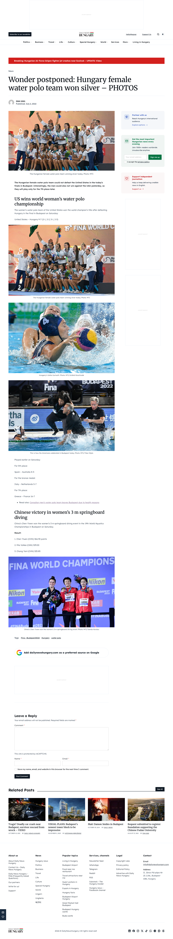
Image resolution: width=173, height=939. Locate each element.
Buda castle (67, 916)
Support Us (146, 34)
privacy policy (143, 162)
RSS (91, 877)
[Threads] (163, 931)
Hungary (45, 638)
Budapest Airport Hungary (70, 897)
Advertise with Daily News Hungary (125, 874)
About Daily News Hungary (16, 862)
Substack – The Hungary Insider (96, 882)
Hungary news (41, 861)
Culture (71, 42)
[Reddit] (159, 931)
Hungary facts (68, 892)
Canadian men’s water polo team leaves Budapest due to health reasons (64, 502)
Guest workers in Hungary (69, 883)
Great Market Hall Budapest (70, 904)
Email (65, 758)
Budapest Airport (70, 865)
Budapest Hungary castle (70, 910)
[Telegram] (155, 931)
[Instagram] (138, 931)
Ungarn (38, 894)
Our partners (14, 882)
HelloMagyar (131, 34)
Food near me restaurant (68, 870)
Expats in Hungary (70, 888)
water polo (56, 638)
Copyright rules (123, 861)
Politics (26, 42)
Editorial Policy (123, 869)
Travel (51, 42)
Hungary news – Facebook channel (97, 889)
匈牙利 (38, 902)
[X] (142, 931)
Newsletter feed (96, 861)
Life (61, 42)
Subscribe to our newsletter (20, 34)
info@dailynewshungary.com (156, 864)
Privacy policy (122, 865)
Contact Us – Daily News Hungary (16, 868)
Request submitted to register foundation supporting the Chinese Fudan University (144, 827)
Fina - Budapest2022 (30, 638)
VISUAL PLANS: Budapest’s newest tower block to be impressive (63, 827)
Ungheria (39, 898)
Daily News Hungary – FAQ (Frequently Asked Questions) (18, 876)
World (103, 42)
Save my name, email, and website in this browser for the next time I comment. (53, 769)
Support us (136, 189)
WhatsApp (94, 865)
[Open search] (158, 34)
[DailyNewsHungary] (86, 34)
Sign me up (155, 157)
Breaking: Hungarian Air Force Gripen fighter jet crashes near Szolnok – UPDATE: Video (58, 61)
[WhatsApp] (150, 931)
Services (115, 42)
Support (12, 890)
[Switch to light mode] (163, 34)
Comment (19, 725)
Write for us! (13, 886)
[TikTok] (146, 931)
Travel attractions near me (72, 876)
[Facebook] (134, 931)
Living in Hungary (141, 42)
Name (17, 758)
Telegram (93, 869)
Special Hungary (87, 42)
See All (160, 789)
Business (39, 42)
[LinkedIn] (129, 931)
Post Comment (22, 776)
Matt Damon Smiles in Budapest (105, 824)
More (125, 42)
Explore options (138, 125)
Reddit (92, 873)
